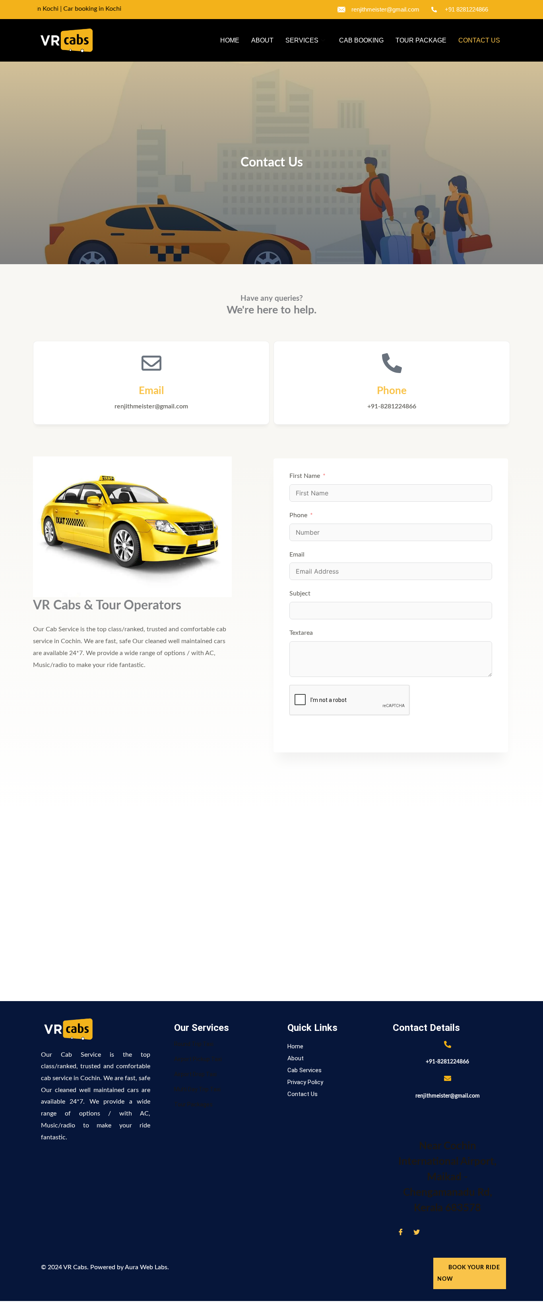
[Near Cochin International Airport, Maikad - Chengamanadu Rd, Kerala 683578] (448, 1118)
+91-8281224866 (447, 1062)
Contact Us (479, 40)
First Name (304, 476)
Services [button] (301, 40)
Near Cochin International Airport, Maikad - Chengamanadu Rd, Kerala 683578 (447, 1177)
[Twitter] (417, 1232)
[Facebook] (401, 1232)
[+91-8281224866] (447, 1044)
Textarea (301, 633)
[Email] (151, 363)
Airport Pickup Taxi (198, 1059)
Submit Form (322, 732)
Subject (299, 593)
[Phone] (392, 363)
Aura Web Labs (146, 1267)
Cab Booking (361, 40)
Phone (392, 391)
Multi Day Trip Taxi (197, 1089)
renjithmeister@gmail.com (447, 1096)
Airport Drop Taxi (195, 1074)
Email (151, 391)
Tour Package (421, 40)
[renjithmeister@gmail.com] (447, 1078)
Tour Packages (193, 1104)
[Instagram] (432, 1232)
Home (229, 40)
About (262, 40)
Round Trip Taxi (193, 1044)
